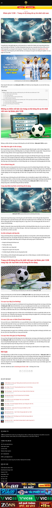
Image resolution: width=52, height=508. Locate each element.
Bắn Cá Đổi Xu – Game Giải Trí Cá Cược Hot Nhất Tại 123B (17, 408)
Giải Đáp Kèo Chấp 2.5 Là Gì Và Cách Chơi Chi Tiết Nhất (17, 395)
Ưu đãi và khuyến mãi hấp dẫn (10, 98)
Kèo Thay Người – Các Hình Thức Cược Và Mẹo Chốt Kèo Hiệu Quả (19, 391)
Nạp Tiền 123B (4, 476)
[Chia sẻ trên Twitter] (25, 371)
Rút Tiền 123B (4, 478)
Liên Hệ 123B (4, 448)
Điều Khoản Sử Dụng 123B (7, 470)
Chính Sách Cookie (5, 446)
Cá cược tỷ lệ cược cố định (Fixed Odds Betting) (14, 102)
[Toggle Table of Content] (45, 91)
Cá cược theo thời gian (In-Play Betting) (12, 103)
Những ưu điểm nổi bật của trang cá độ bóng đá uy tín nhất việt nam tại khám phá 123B (21, 92)
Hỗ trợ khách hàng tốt (9, 95)
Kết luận (4, 105)
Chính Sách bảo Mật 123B (6, 467)
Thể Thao (26, 11)
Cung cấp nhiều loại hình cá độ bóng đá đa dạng (13, 96)
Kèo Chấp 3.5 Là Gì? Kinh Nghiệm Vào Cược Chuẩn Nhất (17, 399)
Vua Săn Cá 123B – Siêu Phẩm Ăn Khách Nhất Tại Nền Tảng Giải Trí (19, 420)
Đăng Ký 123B (4, 472)
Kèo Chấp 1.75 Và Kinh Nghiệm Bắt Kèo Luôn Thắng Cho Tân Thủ (19, 403)
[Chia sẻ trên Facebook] (22, 371)
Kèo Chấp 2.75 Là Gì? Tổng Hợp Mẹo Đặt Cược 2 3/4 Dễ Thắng (19, 387)
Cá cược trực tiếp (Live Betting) (10, 100)
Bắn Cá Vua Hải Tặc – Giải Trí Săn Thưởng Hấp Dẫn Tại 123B (18, 412)
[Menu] (1, 2)
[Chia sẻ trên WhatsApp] (20, 371)
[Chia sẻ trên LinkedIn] (32, 371)
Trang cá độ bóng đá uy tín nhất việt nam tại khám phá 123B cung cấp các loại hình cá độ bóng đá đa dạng (25, 99)
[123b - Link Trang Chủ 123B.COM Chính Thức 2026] (26, 3)
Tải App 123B (4, 481)
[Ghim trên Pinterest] (29, 371)
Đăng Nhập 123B (4, 474)
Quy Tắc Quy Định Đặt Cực (7, 444)
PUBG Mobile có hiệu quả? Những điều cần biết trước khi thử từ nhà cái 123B (21, 383)
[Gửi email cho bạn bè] (27, 371)
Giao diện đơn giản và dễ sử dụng (11, 93)
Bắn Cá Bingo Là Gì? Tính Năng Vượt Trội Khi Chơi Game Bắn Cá (19, 416)
